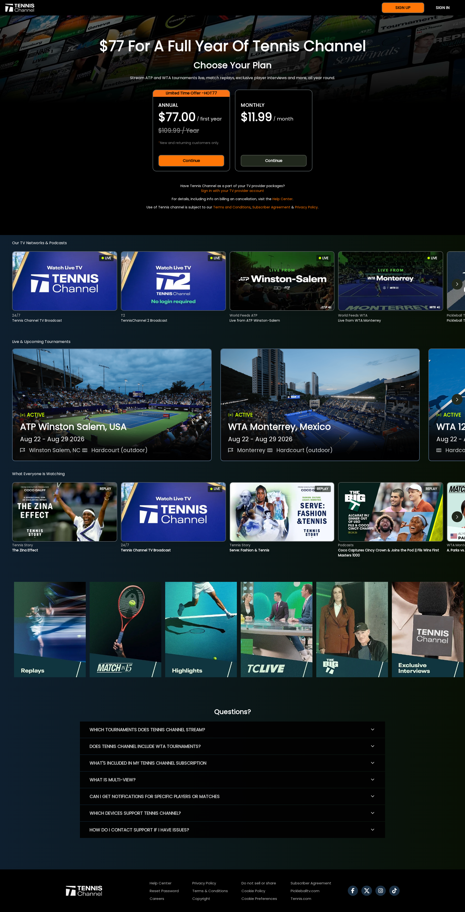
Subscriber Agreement (271, 207)
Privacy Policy (306, 207)
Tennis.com (301, 898)
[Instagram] (381, 891)
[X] (367, 891)
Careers (157, 898)
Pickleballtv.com (305, 890)
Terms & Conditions (210, 890)
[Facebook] (354, 891)
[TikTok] (395, 891)
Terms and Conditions (232, 207)
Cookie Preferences (259, 898)
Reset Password (164, 890)
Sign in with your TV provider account (232, 190)
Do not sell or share (258, 883)
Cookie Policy (253, 890)
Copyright (201, 898)
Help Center (282, 199)
